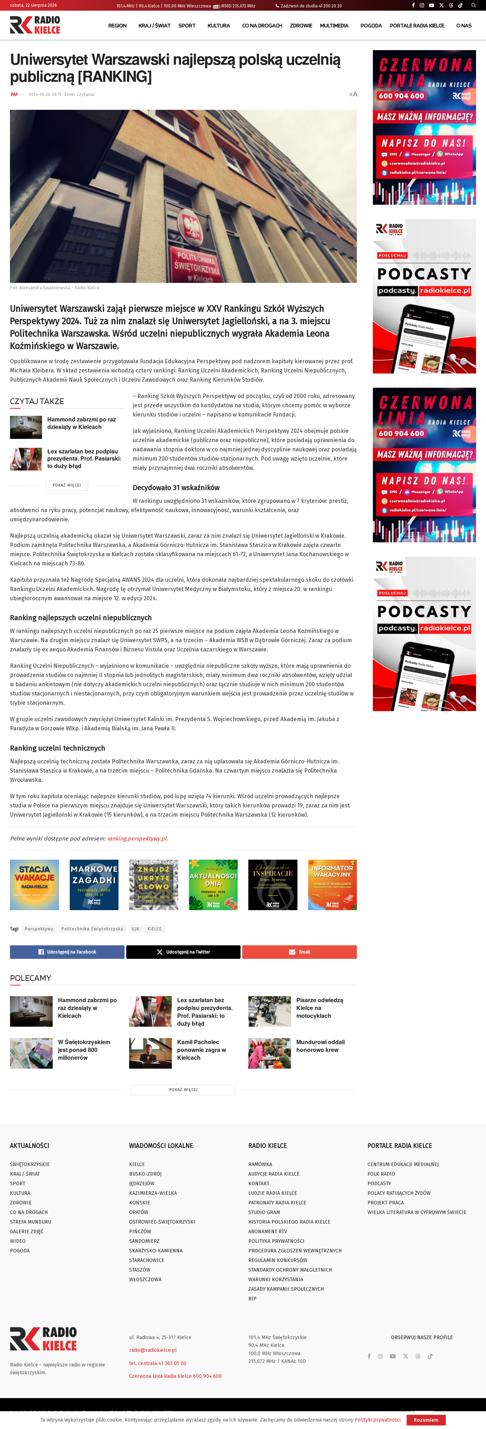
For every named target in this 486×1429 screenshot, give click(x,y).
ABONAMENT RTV (267, 1232)
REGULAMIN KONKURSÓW (277, 1260)
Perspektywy (39, 928)
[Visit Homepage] (36, 25)
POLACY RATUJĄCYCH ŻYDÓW (399, 1193)
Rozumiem (426, 1420)
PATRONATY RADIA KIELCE (277, 1203)
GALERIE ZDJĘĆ (26, 1232)
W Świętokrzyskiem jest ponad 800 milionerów (84, 1050)
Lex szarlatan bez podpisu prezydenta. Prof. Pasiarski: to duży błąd (84, 458)
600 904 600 (207, 1376)
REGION (118, 25)
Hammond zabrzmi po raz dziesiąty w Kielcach (81, 423)
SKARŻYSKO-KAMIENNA (156, 1251)
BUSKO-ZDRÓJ (145, 1174)
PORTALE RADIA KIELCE (417, 25)
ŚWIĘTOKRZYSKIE (30, 1164)
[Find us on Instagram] (422, 5)
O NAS (464, 25)
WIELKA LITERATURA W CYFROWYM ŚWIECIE (417, 1212)
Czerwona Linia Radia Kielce (160, 1376)
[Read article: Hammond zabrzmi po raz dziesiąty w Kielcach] (26, 427)
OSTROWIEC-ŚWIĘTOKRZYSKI (162, 1222)
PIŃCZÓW (140, 1232)
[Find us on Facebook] (413, 5)
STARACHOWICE (146, 1260)
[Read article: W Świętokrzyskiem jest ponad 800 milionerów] (31, 1053)
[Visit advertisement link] (424, 127)
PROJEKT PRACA (386, 1203)
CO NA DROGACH (262, 25)
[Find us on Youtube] (431, 5)
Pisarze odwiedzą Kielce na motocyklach (319, 1008)
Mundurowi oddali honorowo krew (320, 1046)
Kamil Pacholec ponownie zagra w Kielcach (201, 1050)
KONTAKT (258, 1184)
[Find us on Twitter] (441, 5)
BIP (252, 1299)
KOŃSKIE (139, 1203)
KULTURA (219, 25)
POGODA (371, 25)
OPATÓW (138, 1212)
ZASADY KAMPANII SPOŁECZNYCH (286, 1289)
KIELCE (155, 928)
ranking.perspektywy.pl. (137, 838)
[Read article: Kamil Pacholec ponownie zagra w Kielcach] (150, 1053)
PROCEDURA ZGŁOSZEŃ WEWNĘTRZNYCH (295, 1251)
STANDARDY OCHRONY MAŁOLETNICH (290, 1270)
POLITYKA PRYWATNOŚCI (276, 1241)
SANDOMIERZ (144, 1241)
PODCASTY (379, 1184)
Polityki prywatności (378, 1420)
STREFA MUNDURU (30, 1222)
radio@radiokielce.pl (153, 1350)
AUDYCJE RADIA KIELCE (274, 1174)
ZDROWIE (301, 25)
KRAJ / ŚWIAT (155, 25)
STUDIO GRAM (264, 1212)
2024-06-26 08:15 (45, 94)
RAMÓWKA (260, 1164)
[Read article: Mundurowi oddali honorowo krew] (269, 1053)
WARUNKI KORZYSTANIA (275, 1280)
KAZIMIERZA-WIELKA (153, 1193)
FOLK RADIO (381, 1174)
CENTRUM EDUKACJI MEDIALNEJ (403, 1164)
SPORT (187, 25)
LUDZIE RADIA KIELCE (272, 1193)
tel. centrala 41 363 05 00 (157, 1363)
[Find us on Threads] (451, 5)
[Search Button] (473, 5)
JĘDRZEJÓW (141, 1184)
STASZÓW (139, 1270)
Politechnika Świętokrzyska (92, 928)
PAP (14, 94)
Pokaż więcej (67, 485)
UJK (135, 928)
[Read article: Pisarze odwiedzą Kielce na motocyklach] (269, 1011)
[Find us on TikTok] (460, 5)
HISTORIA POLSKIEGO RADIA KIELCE (289, 1222)
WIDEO (18, 1241)
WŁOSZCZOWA (145, 1280)
